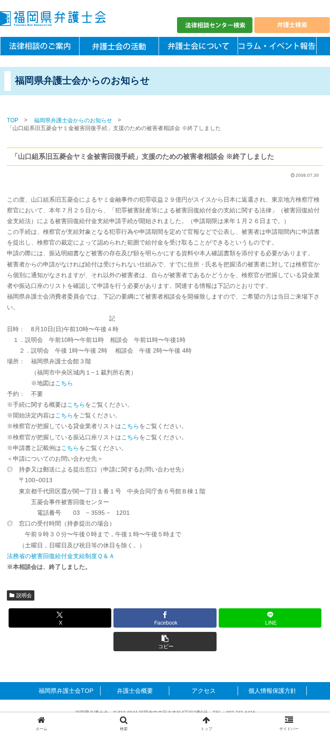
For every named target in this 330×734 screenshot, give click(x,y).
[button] (164, 641)
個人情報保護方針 (272, 690)
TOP (12, 120)
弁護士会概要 (135, 690)
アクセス (204, 690)
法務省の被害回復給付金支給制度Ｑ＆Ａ (61, 556)
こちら (64, 383)
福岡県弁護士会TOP (66, 690)
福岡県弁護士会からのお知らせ (73, 120)
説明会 (24, 595)
